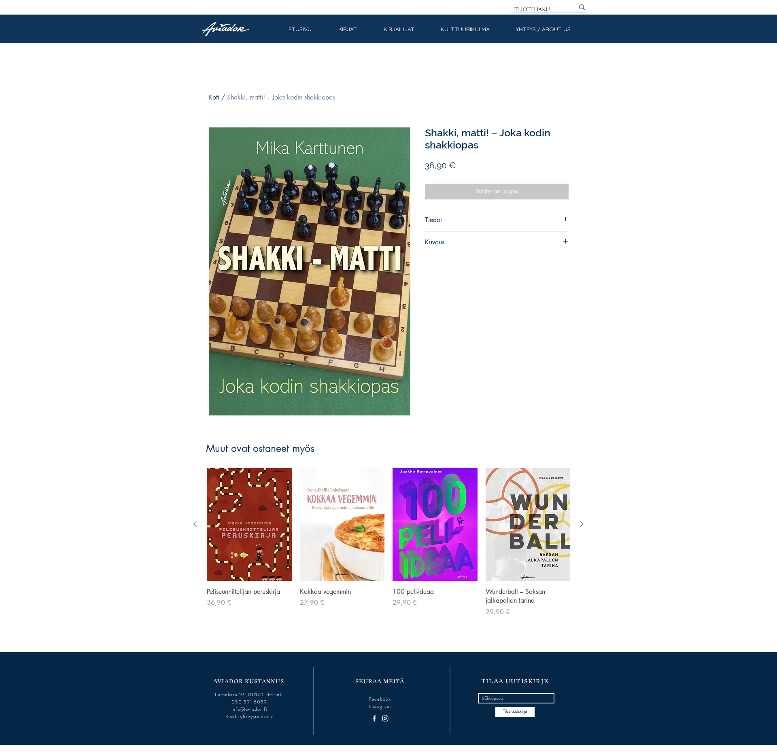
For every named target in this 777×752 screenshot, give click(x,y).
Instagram (380, 706)
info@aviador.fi (249, 709)
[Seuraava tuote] (582, 524)
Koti (213, 97)
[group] (388, 542)
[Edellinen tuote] (195, 524)
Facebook (380, 699)
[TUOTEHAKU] (582, 7)
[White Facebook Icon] (374, 718)
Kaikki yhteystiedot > (249, 716)
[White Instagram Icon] (385, 718)
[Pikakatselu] (249, 524)
